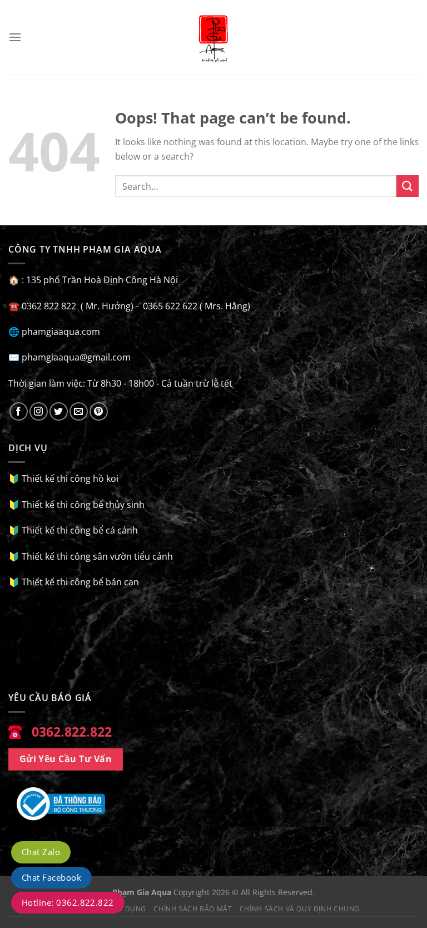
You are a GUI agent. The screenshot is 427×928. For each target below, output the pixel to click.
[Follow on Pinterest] (99, 411)
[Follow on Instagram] (38, 411)
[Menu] (15, 37)
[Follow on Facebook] (18, 411)
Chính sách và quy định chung (300, 909)
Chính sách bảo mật (192, 909)
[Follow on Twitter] (58, 411)
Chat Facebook (51, 877)
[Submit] (407, 186)
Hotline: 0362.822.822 (68, 902)
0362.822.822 (72, 732)
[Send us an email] (78, 411)
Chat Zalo (41, 851)
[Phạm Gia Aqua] (213, 37)
